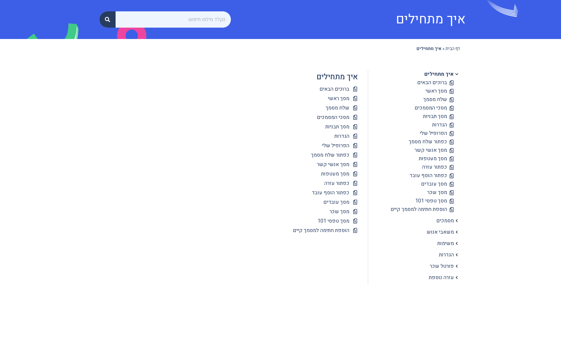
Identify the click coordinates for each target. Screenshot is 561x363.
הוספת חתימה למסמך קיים (419, 209)
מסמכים (445, 220)
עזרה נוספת (441, 277)
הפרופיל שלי (433, 133)
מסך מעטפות (433, 158)
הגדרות (439, 125)
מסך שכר (437, 192)
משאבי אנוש (440, 232)
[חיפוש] (107, 19)
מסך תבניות (435, 116)
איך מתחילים (439, 74)
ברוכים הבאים (432, 82)
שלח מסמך (435, 99)
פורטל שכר (442, 266)
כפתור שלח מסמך (428, 142)
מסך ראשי (436, 91)
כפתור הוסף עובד (428, 175)
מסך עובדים (434, 184)
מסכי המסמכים (431, 108)
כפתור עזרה (434, 167)
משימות (445, 243)
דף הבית (452, 48)
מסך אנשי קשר (431, 150)
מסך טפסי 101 (431, 201)
